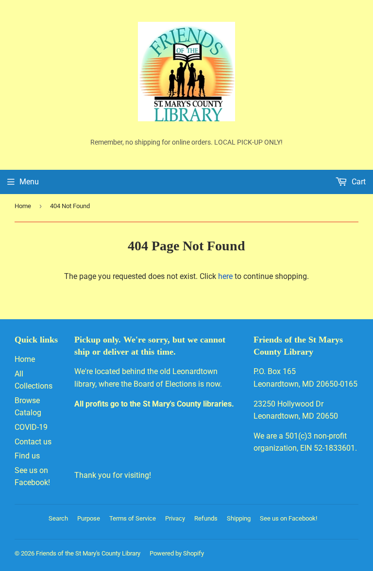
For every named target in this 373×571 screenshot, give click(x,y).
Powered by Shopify (177, 553)
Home (23, 206)
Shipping (239, 518)
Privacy (175, 518)
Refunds (206, 518)
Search (58, 518)
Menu (29, 181)
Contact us (33, 441)
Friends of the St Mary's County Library (88, 553)
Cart (358, 181)
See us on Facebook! (288, 518)
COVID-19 (31, 427)
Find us (27, 455)
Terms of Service (132, 518)
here (225, 276)
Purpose (88, 518)
